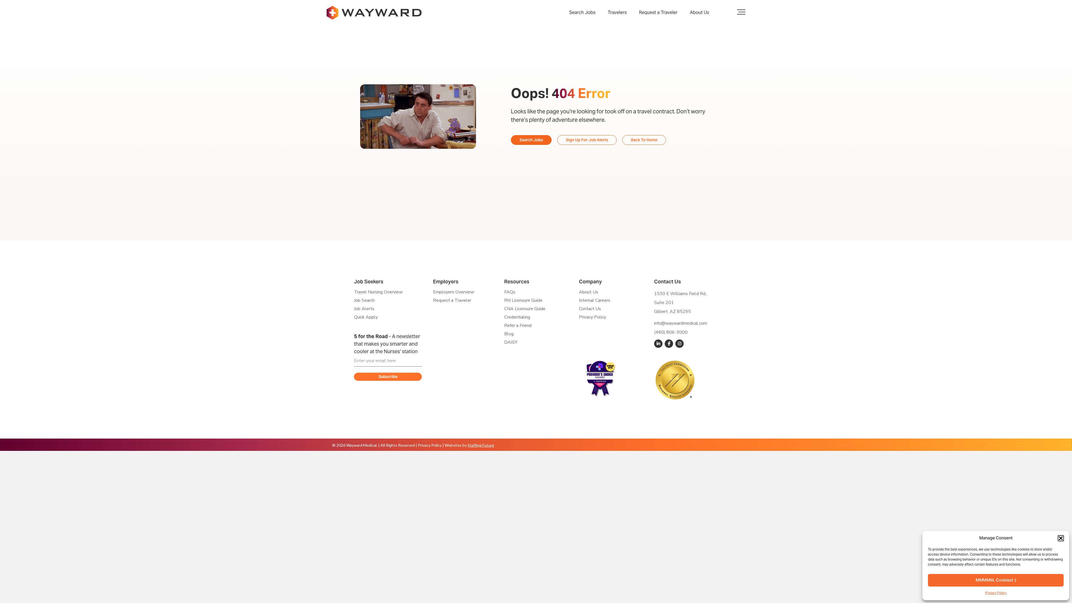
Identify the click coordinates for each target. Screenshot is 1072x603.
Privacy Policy (996, 593)
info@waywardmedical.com (680, 323)
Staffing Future (481, 445)
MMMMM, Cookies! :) (996, 580)
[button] (1061, 538)
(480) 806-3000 (671, 332)
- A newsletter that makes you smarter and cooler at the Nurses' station (387, 344)
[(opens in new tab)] (600, 378)
